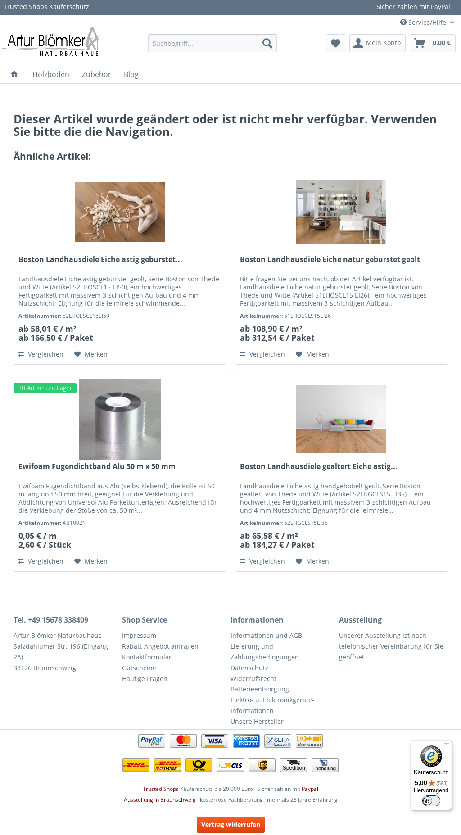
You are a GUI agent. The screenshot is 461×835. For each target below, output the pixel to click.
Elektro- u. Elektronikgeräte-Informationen (272, 705)
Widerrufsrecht (253, 678)
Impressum (139, 635)
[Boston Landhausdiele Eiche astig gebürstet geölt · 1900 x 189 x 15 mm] (119, 212)
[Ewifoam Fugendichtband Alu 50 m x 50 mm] (119, 419)
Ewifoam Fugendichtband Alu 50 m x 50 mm (97, 466)
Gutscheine (139, 667)
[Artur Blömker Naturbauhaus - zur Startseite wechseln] (49, 41)
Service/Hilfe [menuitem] (427, 22)
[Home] (14, 74)
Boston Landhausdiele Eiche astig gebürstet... (100, 259)
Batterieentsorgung (259, 689)
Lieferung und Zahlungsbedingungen (264, 651)
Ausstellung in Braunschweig (160, 799)
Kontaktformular (147, 657)
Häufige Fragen (144, 678)
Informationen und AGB (266, 635)
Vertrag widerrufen (230, 824)
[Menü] (446, 745)
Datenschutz (249, 667)
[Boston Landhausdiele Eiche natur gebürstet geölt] (341, 212)
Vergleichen (44, 354)
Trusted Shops (161, 789)
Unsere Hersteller (257, 721)
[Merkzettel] (335, 43)
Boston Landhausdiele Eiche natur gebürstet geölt (330, 259)
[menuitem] (212, 43)
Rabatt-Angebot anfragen (160, 646)
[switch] (431, 800)
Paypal (310, 789)
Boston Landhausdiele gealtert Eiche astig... (319, 466)
